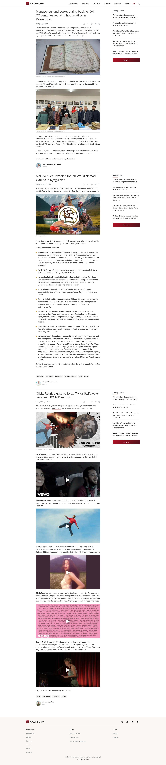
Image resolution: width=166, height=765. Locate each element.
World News (40, 376)
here (69, 691)
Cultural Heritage (57, 159)
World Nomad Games (70, 376)
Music (38, 696)
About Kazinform (75, 733)
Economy (107, 4)
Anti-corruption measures (77, 741)
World (28, 748)
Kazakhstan (40, 159)
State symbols (74, 737)
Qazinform (75, 191)
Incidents (29, 752)
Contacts (115, 737)
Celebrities (56, 696)
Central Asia (49, 376)
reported (50, 364)
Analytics (117, 4)
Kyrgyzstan (58, 376)
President (85, 4)
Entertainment (47, 696)
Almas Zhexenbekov (49, 382)
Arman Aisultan (48, 702)
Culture (48, 159)
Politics (28, 737)
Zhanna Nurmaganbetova (51, 164)
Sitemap (115, 733)
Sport (80, 376)
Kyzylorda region (69, 159)
